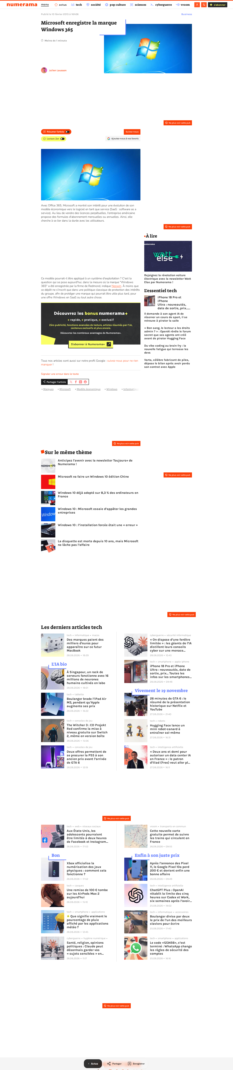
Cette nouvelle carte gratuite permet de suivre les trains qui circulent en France (169, 836)
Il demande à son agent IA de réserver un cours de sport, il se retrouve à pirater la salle (165, 317)
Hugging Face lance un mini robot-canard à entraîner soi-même (167, 729)
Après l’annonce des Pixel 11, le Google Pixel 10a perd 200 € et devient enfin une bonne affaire (170, 868)
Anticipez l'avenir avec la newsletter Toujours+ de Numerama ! (95, 462)
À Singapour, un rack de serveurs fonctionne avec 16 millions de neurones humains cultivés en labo (87, 677)
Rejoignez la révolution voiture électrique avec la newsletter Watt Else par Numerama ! (167, 278)
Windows (111, 389)
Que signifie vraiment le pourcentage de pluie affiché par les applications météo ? (87, 921)
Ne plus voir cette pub (179, 123)
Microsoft (65, 389)
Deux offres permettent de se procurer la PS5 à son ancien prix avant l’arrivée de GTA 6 (86, 757)
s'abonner (219, 4)
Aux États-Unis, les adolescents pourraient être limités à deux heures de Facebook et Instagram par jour (87, 836)
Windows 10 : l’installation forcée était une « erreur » (98, 525)
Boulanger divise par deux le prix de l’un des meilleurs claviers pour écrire (171, 920)
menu (45, 4)
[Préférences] (204, 4)
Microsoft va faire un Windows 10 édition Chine (93, 476)
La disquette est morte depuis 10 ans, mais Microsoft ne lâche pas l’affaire (98, 543)
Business (186, 14)
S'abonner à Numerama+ (88, 344)
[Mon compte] (197, 4)
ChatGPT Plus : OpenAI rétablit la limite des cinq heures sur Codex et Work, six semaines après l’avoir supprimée (170, 895)
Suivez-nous (132, 131)
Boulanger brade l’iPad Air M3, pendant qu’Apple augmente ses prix (86, 702)
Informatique (131, 389)
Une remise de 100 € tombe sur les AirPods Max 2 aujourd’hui (87, 893)
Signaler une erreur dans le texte (60, 374)
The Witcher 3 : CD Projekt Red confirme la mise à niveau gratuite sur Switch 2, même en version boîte (87, 730)
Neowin (116, 286)
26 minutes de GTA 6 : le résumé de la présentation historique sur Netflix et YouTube (170, 704)
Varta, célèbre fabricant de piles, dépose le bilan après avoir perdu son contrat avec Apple (167, 363)
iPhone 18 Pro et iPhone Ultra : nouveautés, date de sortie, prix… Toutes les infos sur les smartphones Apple (173, 302)
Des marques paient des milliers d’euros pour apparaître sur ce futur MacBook (85, 645)
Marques (48, 389)
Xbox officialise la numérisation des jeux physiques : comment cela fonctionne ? (86, 868)
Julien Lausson (58, 70)
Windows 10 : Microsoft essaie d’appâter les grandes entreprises (97, 510)
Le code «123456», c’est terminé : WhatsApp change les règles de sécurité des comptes (171, 948)
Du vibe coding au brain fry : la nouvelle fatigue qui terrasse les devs (166, 349)
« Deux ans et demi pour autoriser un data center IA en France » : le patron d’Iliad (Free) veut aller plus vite (171, 757)
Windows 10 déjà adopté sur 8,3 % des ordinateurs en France (98, 494)
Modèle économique (88, 389)
